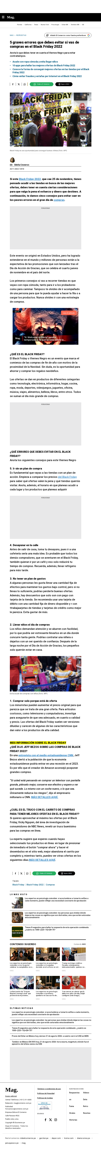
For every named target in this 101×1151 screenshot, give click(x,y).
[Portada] (11, 1094)
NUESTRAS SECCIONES (76, 1089)
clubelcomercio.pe (28, 1138)
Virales (72, 1113)
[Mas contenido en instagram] (55, 1119)
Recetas (86, 1113)
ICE (83, 24)
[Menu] (4, 17)
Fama (71, 1106)
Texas (36, 24)
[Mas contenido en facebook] (45, 1119)
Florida (19, 24)
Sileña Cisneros (21, 165)
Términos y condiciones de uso (49, 1089)
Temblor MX (75, 24)
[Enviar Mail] (11, 165)
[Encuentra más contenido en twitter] (19, 84)
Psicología (55, 24)
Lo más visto (18, 894)
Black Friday (18, 884)
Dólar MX (65, 24)
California (28, 24)
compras (50, 884)
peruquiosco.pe (12, 1143)
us (70, 1099)
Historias (73, 1120)
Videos (86, 1093)
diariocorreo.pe (83, 1138)
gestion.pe (44, 1138)
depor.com (56, 1138)
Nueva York (45, 24)
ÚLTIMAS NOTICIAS (21, 1008)
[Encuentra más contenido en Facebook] (13, 84)
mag (24, 1143)
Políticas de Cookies (45, 1098)
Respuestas (74, 1093)
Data (85, 1099)
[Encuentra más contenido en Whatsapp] (25, 84)
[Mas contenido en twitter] (50, 1119)
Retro (85, 1106)
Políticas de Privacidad (45, 1093)
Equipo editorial (11, 1096)
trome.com (69, 1138)
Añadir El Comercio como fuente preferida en (68, 35)
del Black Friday (67, 476)
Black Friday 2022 (35, 884)
